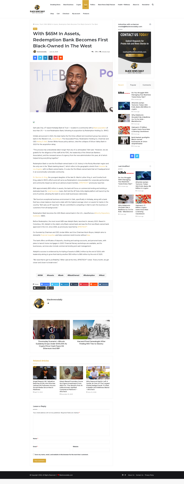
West (102, 275)
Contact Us (139, 475)
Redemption (90, 275)
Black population (99, 128)
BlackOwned (74, 275)
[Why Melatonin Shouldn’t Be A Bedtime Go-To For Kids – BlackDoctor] (124, 118)
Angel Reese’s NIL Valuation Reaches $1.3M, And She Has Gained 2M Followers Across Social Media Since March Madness (44, 385)
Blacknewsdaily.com (66, 475)
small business (53, 191)
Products (86, 13)
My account (76, 13)
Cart (58, 13)
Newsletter (146, 4)
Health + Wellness (124, 4)
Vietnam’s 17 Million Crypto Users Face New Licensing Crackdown (141, 129)
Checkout (66, 13)
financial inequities (48, 235)
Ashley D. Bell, (42, 142)
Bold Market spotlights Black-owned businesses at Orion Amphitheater (141, 140)
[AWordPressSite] (37, 9)
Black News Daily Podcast (106, 4)
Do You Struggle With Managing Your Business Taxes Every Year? (141, 95)
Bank (61, 275)
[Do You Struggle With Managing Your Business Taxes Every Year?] (124, 92)
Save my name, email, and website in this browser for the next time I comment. (61, 454)
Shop (52, 13)
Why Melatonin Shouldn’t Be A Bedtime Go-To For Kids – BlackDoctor (141, 118)
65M (41, 275)
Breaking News (55, 4)
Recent (121, 85)
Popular (133, 85)
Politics (92, 4)
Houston (102, 166)
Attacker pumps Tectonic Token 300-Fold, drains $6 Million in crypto (141, 106)
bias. (88, 235)
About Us (136, 4)
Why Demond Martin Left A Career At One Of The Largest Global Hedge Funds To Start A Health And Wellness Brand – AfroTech (98, 385)
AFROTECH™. (83, 227)
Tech (85, 4)
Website (75, 446)
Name (35, 438)
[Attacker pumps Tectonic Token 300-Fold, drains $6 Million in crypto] (124, 106)
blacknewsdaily (42, 52)
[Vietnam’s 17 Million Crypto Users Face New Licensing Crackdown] (124, 130)
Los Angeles (37, 169)
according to (57, 139)
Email (35, 446)
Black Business (68, 4)
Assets (51, 275)
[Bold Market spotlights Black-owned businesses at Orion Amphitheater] (124, 140)
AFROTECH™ (84, 183)
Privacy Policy (149, 475)
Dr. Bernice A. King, (40, 177)
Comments (147, 85)
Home (36, 24)
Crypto (78, 4)
